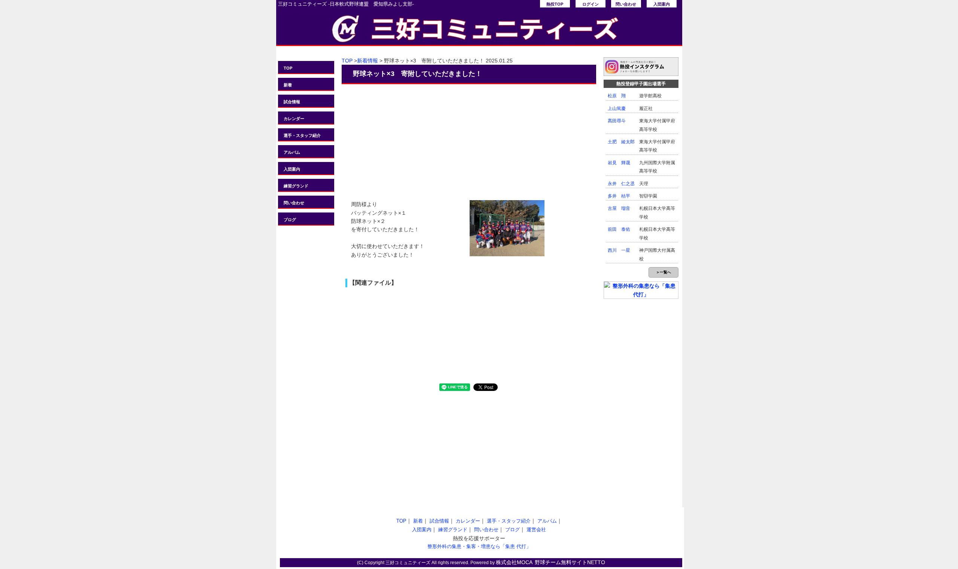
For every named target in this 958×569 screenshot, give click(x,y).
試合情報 (292, 102)
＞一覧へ (663, 272)
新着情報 (367, 61)
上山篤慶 (617, 108)
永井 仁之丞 (621, 183)
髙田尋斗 (617, 120)
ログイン (590, 4)
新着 (288, 85)
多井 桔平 (619, 196)
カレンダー (294, 118)
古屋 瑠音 (619, 208)
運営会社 (536, 529)
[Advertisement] (469, 138)
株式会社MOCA (514, 562)
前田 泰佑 (619, 229)
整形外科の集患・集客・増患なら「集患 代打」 (479, 546)
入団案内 (661, 4)
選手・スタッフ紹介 (302, 135)
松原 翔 (617, 95)
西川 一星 (619, 250)
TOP (288, 68)
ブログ (290, 219)
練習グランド (296, 186)
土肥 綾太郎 (621, 141)
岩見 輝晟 (619, 162)
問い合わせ (626, 4)
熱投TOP (554, 4)
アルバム (292, 152)
